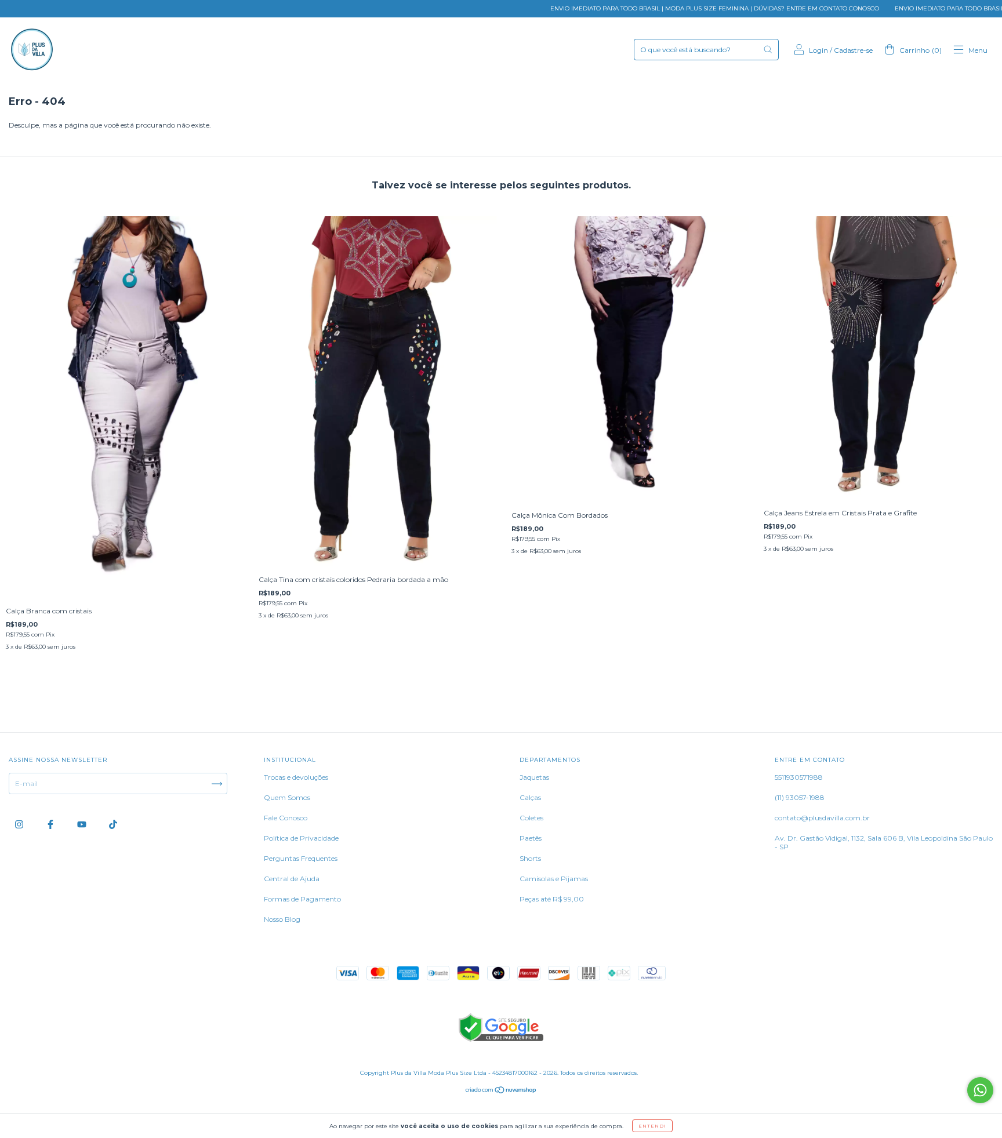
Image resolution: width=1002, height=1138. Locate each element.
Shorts (530, 858)
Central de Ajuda (292, 878)
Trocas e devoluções (296, 777)
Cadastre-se (853, 50)
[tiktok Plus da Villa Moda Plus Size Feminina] (113, 824)
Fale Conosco (285, 817)
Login (818, 50)
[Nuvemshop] (501, 1091)
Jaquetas (534, 777)
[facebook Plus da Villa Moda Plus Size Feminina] (51, 824)
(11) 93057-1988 (800, 797)
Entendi (652, 1126)
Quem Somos (287, 797)
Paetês (531, 838)
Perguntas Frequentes (300, 858)
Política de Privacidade (301, 838)
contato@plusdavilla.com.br (822, 817)
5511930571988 (799, 777)
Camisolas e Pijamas (554, 878)
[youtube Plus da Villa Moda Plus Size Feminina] (82, 824)
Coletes (531, 817)
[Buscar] (768, 49)
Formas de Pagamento (302, 899)
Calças (530, 797)
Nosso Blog (282, 919)
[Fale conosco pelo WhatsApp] (980, 1090)
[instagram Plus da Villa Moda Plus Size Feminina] (20, 824)
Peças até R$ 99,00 (552, 899)
